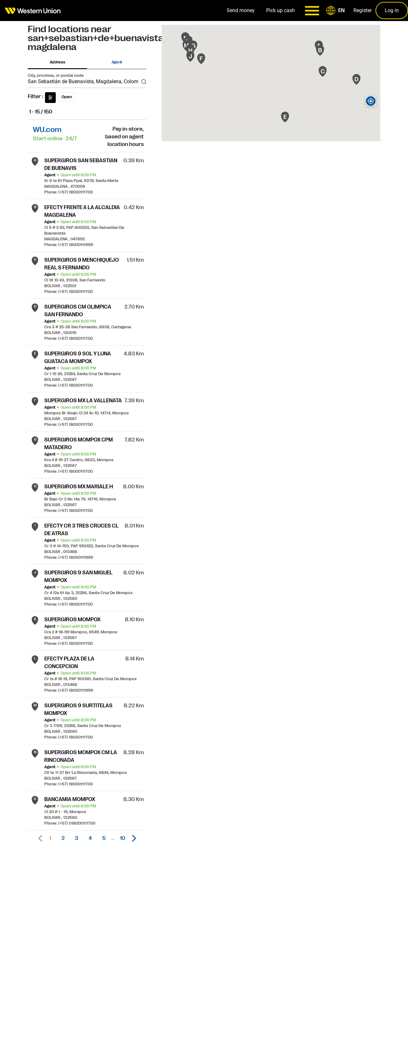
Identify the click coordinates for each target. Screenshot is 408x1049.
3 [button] (76, 838)
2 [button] (63, 838)
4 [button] (90, 838)
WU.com (47, 130)
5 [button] (104, 838)
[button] (337, 10)
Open (67, 97)
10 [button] (122, 838)
